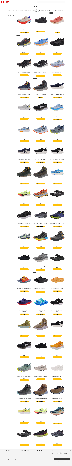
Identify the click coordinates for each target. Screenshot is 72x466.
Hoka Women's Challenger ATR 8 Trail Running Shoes (40, 376)
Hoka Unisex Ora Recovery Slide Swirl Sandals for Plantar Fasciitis (40, 311)
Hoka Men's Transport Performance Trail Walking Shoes (24, 266)
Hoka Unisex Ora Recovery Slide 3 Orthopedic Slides (57, 288)
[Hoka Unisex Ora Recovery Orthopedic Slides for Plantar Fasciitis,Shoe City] (40, 279)
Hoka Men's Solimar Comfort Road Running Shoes (24, 223)
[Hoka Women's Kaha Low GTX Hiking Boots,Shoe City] (57, 389)
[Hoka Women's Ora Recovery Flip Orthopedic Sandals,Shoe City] (24, 433)
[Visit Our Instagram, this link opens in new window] (11, 459)
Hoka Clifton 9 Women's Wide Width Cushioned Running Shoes (40, 72)
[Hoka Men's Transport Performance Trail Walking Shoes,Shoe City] (24, 257)
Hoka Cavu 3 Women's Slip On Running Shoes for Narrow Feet (57, 29)
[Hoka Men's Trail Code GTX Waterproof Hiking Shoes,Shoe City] (57, 236)
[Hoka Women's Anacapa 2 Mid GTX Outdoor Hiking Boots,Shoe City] (24, 324)
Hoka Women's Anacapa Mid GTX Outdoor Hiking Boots (40, 332)
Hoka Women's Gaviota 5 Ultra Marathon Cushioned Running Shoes (57, 311)
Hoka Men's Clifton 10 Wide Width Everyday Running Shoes (57, 159)
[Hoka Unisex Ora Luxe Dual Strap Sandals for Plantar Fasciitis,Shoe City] (24, 279)
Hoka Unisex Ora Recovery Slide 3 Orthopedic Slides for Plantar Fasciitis (24, 311)
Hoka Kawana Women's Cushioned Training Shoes (57, 72)
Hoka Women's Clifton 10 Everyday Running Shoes (57, 376)
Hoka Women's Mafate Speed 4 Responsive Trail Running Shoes (57, 420)
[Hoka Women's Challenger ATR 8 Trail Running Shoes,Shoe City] (40, 367)
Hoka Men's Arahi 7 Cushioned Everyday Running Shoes (57, 94)
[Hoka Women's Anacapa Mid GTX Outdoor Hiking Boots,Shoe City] (40, 324)
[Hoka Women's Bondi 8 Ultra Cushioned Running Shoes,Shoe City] (24, 345)
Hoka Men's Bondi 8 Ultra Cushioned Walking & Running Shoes (57, 116)
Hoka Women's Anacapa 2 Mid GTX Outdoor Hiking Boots (24, 332)
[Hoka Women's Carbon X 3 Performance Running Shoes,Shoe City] (57, 345)
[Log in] (68, 2)
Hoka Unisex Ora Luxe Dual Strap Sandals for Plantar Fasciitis (24, 288)
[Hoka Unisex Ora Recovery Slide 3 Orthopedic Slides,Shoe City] (57, 279)
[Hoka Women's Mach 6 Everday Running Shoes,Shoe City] (24, 411)
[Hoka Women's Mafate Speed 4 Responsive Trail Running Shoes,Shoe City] (57, 411)
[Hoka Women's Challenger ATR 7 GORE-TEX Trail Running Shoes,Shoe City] (24, 367)
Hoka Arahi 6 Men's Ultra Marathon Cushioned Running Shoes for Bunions (24, 29)
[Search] (66, 2)
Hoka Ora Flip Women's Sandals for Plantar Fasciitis (57, 266)
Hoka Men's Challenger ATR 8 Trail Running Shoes (24, 159)
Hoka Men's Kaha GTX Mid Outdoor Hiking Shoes (40, 180)
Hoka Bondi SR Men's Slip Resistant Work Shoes (40, 28)
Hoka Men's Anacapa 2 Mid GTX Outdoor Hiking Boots (24, 94)
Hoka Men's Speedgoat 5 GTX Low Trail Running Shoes (40, 223)
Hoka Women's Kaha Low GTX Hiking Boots (57, 398)
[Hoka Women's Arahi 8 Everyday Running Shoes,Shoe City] (57, 324)
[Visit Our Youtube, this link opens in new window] (16, 459)
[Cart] (70, 2)
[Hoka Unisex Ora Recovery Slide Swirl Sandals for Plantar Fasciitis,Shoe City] (40, 302)
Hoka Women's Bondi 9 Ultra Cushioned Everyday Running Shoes (41, 354)
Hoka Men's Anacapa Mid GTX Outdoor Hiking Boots (41, 94)
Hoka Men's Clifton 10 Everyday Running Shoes (40, 159)
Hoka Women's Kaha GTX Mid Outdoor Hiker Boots (41, 398)
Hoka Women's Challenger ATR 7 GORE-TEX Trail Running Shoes (24, 377)
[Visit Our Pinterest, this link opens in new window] (14, 459)
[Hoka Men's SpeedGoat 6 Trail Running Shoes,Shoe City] (24, 236)
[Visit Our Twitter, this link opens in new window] (9, 459)
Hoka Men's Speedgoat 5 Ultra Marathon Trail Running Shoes (57, 223)
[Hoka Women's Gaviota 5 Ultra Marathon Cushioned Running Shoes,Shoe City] (57, 302)
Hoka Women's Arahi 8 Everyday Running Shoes (57, 332)
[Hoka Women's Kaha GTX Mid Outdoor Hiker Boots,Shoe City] (40, 389)
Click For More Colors (24, 247)
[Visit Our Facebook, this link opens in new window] (7, 459)
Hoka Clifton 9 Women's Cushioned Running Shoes (24, 72)
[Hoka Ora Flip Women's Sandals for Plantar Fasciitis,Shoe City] (57, 257)
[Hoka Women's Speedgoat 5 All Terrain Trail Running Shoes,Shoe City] (40, 433)
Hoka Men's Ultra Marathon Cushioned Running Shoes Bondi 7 (41, 266)
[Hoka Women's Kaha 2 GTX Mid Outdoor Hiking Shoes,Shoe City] (24, 389)
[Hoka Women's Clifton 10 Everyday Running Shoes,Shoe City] (57, 367)
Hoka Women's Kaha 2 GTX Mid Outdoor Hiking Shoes (24, 398)
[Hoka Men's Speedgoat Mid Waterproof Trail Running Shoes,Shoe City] (40, 236)
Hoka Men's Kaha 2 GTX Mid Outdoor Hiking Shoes (24, 180)
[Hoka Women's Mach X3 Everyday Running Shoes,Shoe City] (40, 411)
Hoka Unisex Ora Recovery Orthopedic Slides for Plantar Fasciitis (40, 289)
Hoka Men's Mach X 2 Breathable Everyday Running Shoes (57, 180)
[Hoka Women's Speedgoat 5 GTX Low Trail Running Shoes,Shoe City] (57, 433)
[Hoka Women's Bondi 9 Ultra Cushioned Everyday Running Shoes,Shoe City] (40, 345)
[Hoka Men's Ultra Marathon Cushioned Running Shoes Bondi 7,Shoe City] (40, 257)
